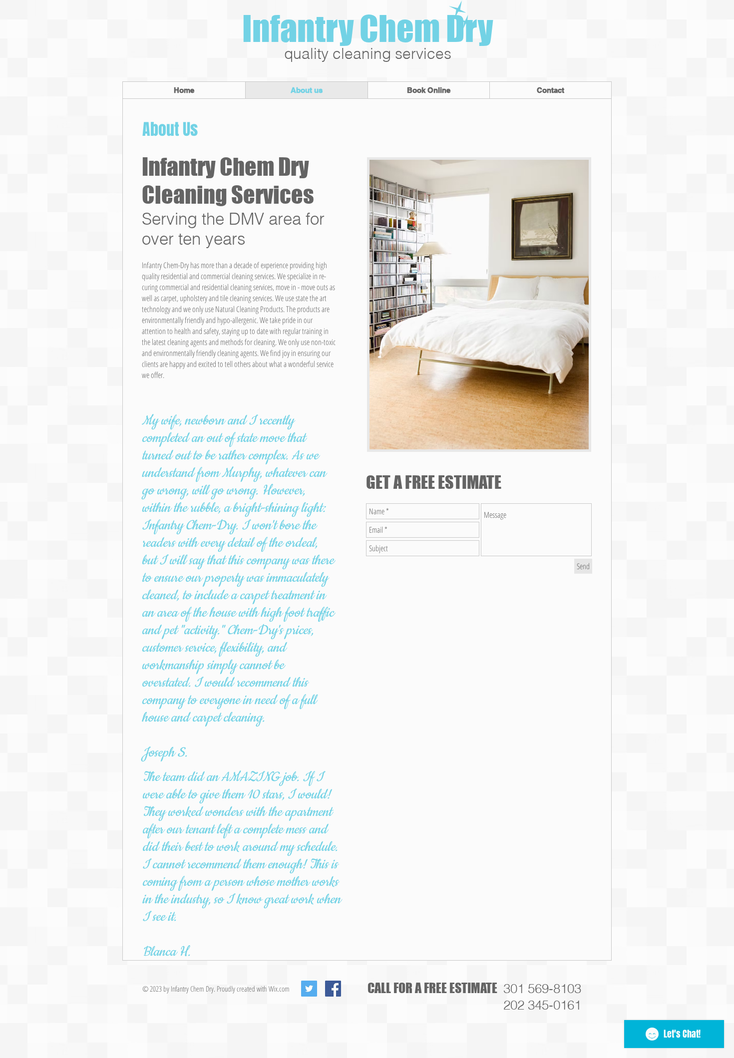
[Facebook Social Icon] (333, 989)
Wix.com (279, 989)
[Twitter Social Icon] (309, 989)
